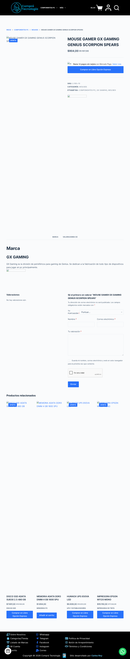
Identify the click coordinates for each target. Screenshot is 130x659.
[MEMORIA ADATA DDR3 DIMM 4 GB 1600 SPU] (50, 496)
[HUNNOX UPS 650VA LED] (80, 496)
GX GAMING (102, 90)
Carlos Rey (96, 655)
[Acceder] (108, 8)
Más (61, 8)
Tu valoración (75, 331)
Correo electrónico (106, 319)
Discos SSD (11, 608)
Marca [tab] (55, 237)
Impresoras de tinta (106, 608)
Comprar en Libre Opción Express (95, 69)
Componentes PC (47, 8)
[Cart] (8, 651)
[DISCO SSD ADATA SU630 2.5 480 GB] (19, 496)
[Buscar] (116, 7)
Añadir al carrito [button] (46, 615)
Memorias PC (42, 608)
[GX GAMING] (77, 104)
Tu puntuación (73, 312)
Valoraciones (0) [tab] (70, 237)
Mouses (83, 87)
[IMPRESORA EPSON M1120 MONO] (110, 496)
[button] (122, 651)
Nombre (72, 319)
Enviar (73, 384)
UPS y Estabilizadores (76, 608)
